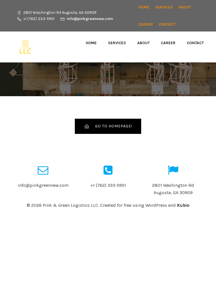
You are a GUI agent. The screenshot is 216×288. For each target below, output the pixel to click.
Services (164, 7)
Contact (167, 24)
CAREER (145, 24)
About (185, 7)
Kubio (183, 205)
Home (143, 7)
